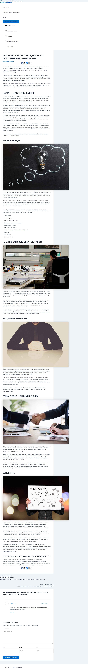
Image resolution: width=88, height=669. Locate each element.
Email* (20, 647)
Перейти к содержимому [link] (16, 0)
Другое (4, 17)
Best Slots (9, 36)
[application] (7, 17)
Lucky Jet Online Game (12, 41)
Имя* (4, 647)
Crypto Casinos (10, 46)
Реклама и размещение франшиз (11, 12)
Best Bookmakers (11, 25)
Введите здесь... (6, 628)
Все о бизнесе (6, 2)
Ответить (12, 612)
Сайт (37, 647)
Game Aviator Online (12, 31)
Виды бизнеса (6, 7)
